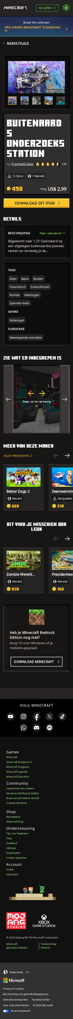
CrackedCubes (22, 164)
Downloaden (13, 853)
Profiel (10, 869)
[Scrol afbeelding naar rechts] (65, 399)
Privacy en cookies (13, 988)
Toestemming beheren (48, 945)
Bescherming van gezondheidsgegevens (25, 994)
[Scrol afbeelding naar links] (8, 399)
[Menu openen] (66, 8)
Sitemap (11, 848)
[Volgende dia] (67, 455)
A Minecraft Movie (16, 803)
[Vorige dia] (56, 455)
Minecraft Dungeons (17, 767)
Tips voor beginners (17, 833)
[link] (10, 716)
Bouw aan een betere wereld (22, 798)
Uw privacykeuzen (20, 1010)
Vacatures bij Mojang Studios (22, 793)
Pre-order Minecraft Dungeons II (32, 28)
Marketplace (18, 43)
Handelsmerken (41, 999)
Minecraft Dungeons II (19, 762)
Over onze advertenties (16, 1005)
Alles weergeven (16, 456)
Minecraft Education (17, 776)
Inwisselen (12, 874)
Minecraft (11, 757)
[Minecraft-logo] (17, 8)
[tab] (12, 100)
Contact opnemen (16, 858)
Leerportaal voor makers (20, 788)
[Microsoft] (13, 980)
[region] (36, 399)
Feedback (11, 843)
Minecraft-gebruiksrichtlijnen (16, 945)
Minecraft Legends (16, 771)
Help (9, 838)
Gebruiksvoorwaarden (15, 999)
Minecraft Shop (15, 821)
